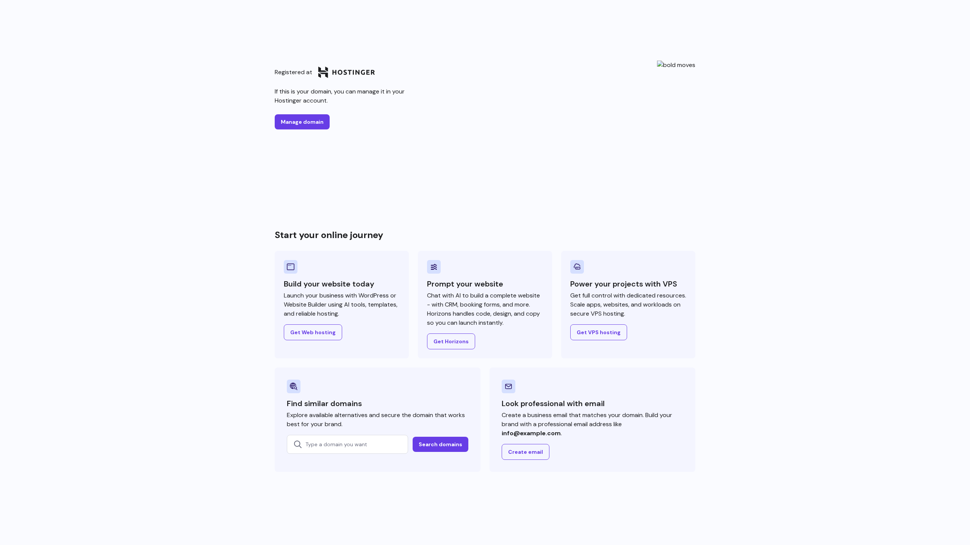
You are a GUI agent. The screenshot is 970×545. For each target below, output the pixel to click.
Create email (525, 451)
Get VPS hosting (599, 332)
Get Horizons (451, 341)
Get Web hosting (313, 332)
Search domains (440, 444)
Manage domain (302, 121)
